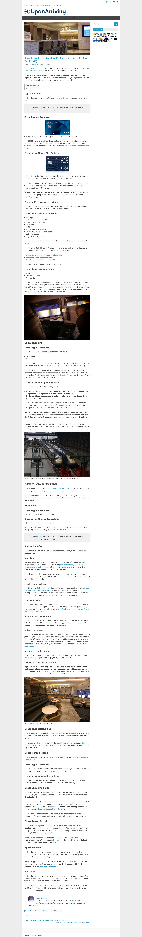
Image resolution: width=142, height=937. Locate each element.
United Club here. (31, 646)
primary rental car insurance (58, 488)
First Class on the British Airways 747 (40, 260)
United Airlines (45, 911)
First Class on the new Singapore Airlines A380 (44, 255)
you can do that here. (48, 866)
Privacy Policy (57, 5)
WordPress (33, 935)
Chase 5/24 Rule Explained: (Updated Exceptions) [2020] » (73, 922)
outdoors (66, 18)
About (25, 5)
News (32, 18)
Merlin (40, 935)
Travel (39, 18)
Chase (27, 911)
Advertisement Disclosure (43, 5)
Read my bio (34, 905)
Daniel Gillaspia (47, 64)
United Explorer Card (56, 911)
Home (25, 18)
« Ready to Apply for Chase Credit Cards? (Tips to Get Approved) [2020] (46, 920)
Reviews (29, 916)
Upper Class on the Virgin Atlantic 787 (41, 257)
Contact (31, 5)
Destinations (48, 18)
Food (58, 18)
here (54, 842)
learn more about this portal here (51, 809)
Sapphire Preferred (35, 911)
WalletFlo (38, 107)
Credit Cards (77, 18)
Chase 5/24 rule (59, 733)
